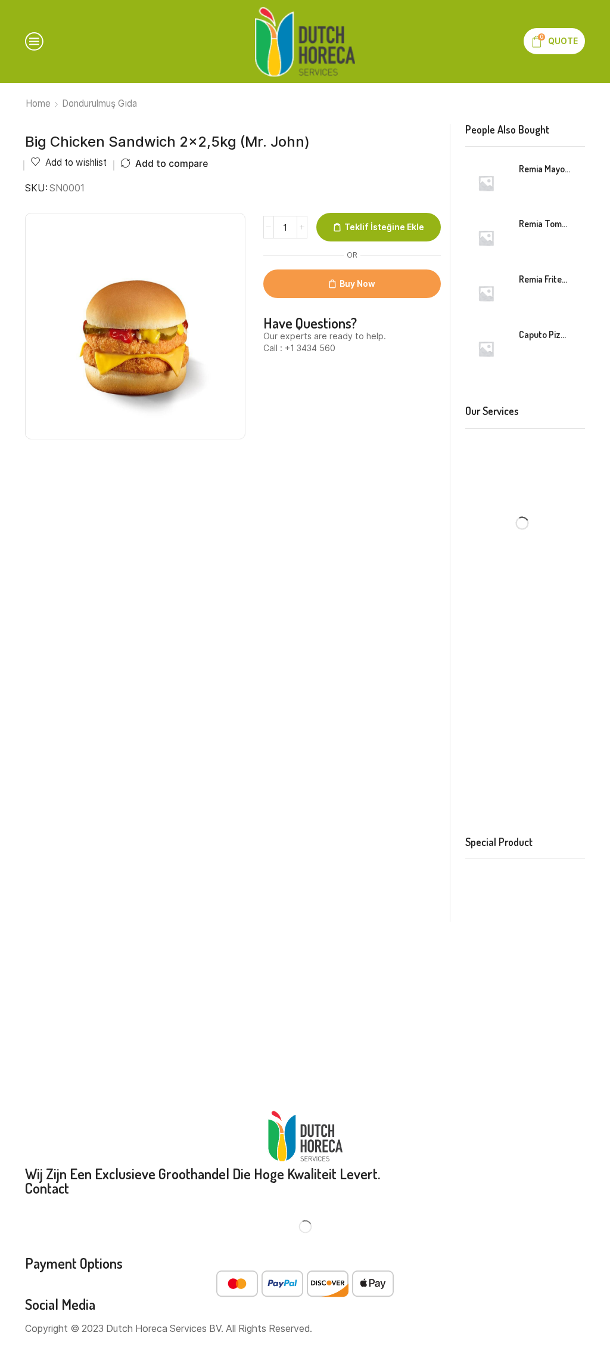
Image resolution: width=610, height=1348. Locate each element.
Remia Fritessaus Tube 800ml (545, 279)
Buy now (357, 283)
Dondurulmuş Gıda (99, 103)
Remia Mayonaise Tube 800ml (545, 169)
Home (38, 103)
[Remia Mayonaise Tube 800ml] (486, 183)
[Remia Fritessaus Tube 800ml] (486, 293)
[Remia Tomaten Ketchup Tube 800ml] (486, 238)
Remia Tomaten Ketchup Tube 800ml (545, 224)
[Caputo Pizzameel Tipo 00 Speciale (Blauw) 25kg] (486, 349)
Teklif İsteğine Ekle (384, 227)
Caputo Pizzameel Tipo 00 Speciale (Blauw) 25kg (545, 334)
